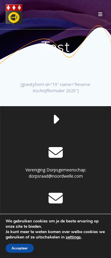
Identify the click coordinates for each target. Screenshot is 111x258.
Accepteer (20, 248)
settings (73, 237)
